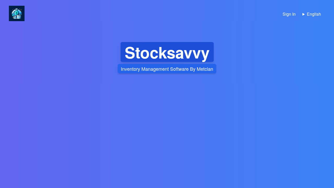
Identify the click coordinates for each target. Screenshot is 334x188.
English (314, 14)
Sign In (289, 14)
